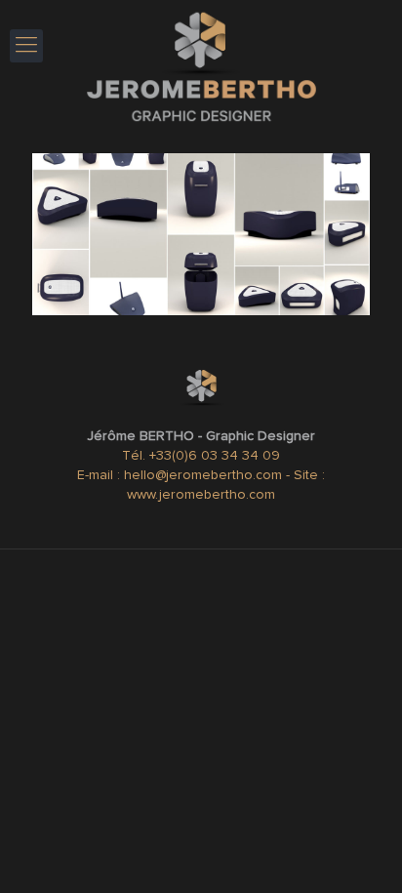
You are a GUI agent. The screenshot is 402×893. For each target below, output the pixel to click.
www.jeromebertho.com (201, 495)
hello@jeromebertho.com (205, 475)
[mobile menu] (26, 45)
